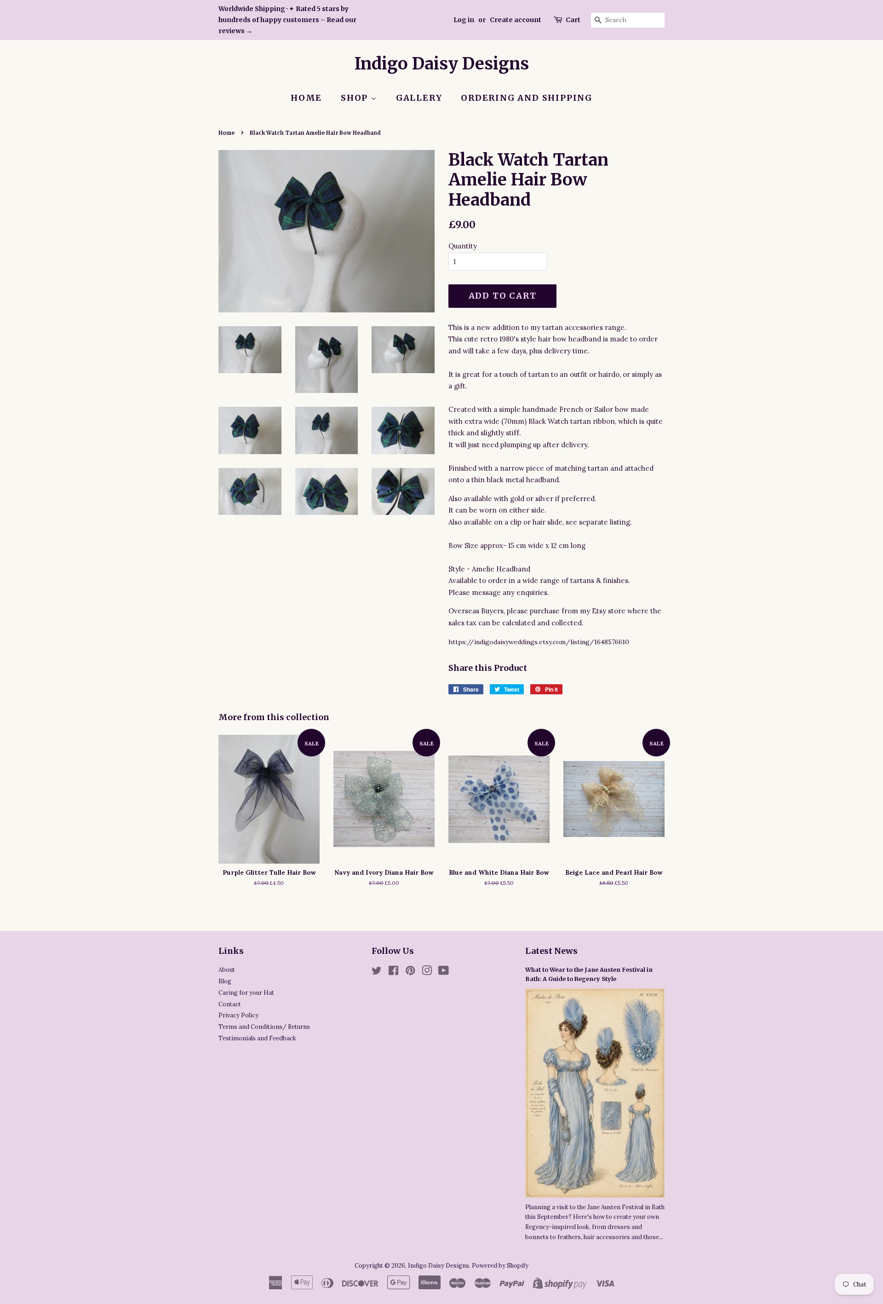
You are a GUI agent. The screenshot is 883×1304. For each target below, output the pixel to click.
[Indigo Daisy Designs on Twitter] (377, 972)
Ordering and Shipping (526, 97)
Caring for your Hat (246, 992)
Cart (573, 20)
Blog (224, 981)
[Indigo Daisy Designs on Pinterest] (410, 972)
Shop (356, 97)
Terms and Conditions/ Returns (264, 1026)
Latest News (551, 951)
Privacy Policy (238, 1015)
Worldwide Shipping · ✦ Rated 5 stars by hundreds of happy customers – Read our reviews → (287, 20)
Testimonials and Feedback (257, 1038)
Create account (515, 20)
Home (306, 97)
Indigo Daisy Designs (442, 64)
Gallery (419, 97)
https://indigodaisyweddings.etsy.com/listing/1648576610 (538, 642)
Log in (463, 20)
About (226, 969)
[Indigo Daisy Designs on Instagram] (427, 972)
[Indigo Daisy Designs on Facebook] (393, 972)
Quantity (462, 246)
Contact (229, 1004)
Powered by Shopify (500, 1265)
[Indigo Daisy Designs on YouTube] (443, 972)
